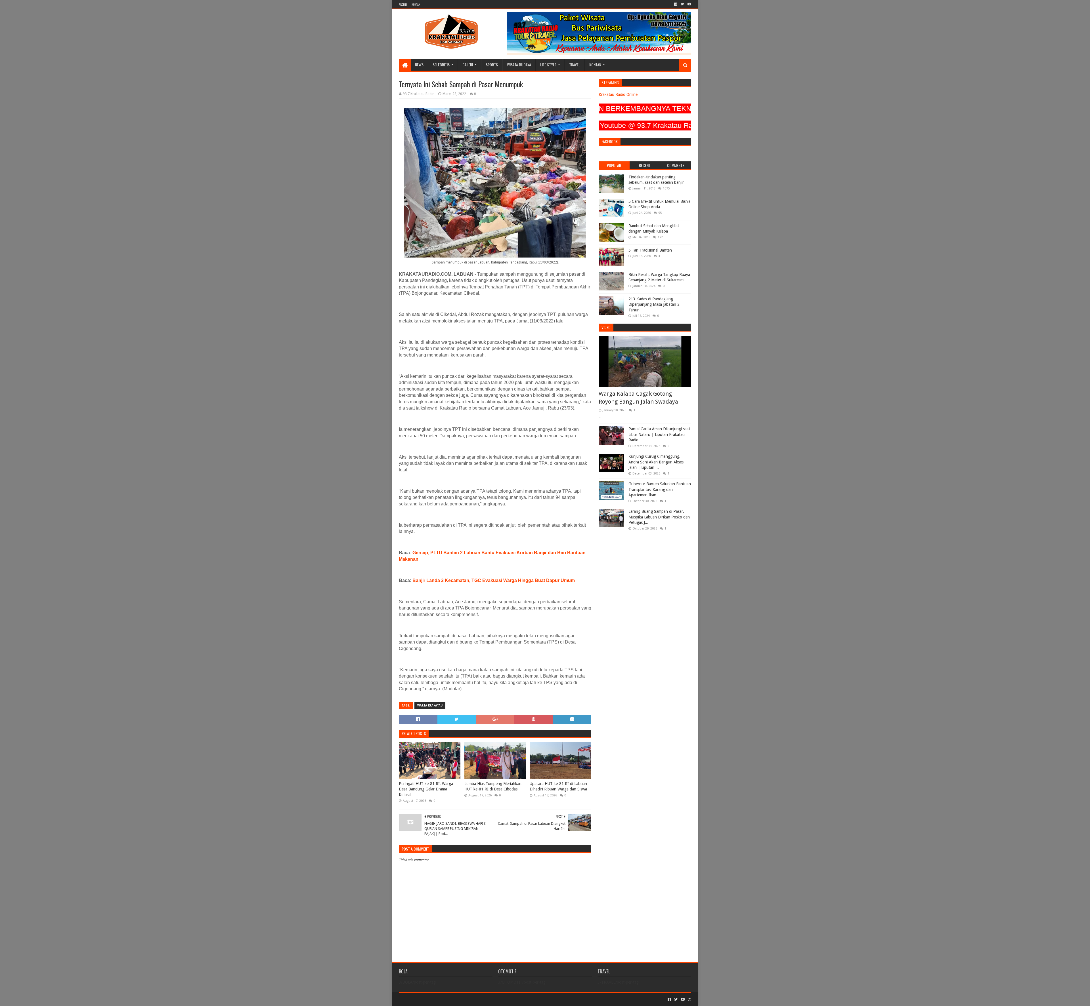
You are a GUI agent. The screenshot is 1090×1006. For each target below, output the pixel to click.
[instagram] (689, 999)
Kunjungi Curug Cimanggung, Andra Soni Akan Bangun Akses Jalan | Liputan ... (656, 462)
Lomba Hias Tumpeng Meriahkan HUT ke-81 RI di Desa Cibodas (492, 786)
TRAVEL (574, 65)
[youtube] (688, 4)
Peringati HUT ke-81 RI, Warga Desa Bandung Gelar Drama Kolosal (426, 789)
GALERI (467, 65)
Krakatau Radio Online (618, 94)
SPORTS (492, 65)
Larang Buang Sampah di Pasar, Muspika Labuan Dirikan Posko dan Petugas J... (659, 517)
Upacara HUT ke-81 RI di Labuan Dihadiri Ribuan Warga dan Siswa (558, 786)
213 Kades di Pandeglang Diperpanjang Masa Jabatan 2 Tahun (654, 304)
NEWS (419, 65)
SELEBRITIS (441, 65)
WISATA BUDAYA (519, 65)
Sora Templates (430, 999)
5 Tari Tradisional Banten (650, 250)
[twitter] (682, 4)
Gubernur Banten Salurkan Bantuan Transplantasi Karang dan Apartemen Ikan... (659, 489)
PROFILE (403, 4)
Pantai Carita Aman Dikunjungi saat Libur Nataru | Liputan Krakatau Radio (659, 434)
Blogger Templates (463, 999)
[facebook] (675, 4)
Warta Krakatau (430, 705)
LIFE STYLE (548, 65)
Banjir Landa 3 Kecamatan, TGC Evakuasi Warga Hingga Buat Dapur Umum (493, 580)
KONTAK (416, 4)
